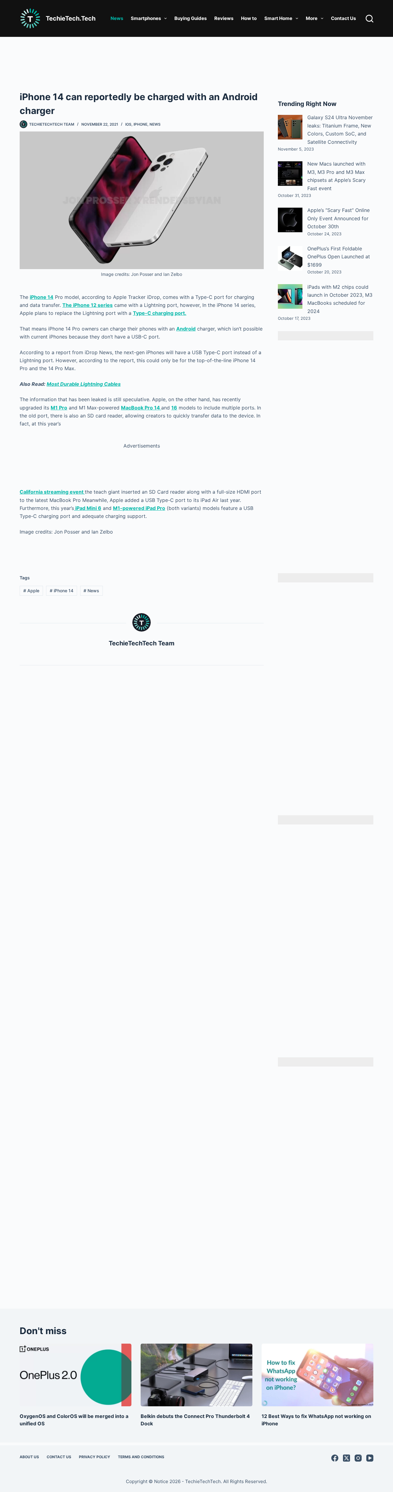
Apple (31, 590)
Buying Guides (190, 18)
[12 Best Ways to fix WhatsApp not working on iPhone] (317, 1375)
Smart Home (278, 18)
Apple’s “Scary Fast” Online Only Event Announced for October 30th (338, 218)
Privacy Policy (94, 1457)
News (117, 18)
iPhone (140, 124)
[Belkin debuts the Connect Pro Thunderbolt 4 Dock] (196, 1375)
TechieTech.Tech (70, 18)
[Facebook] (334, 1458)
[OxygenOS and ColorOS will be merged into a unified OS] (75, 1375)
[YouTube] (369, 1458)
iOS (128, 124)
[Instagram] (358, 1458)
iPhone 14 (61, 590)
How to (249, 18)
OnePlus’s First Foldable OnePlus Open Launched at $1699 (338, 256)
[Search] (369, 18)
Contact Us (343, 18)
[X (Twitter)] (346, 1458)
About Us (29, 1457)
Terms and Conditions (141, 1457)
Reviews (223, 18)
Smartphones (146, 18)
